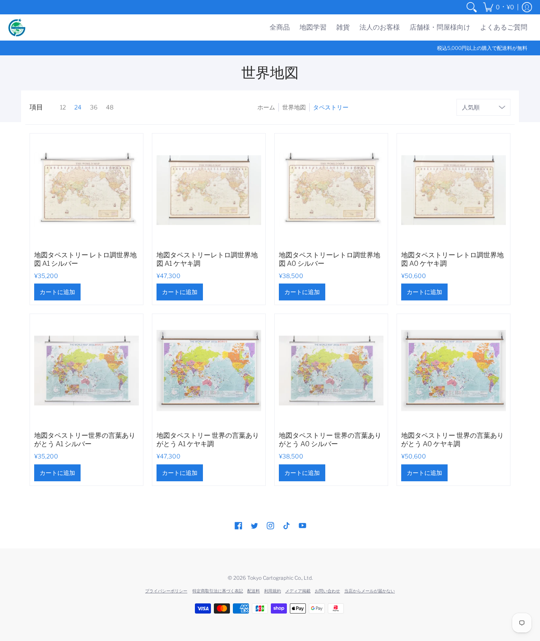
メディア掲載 (297, 590)
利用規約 (272, 590)
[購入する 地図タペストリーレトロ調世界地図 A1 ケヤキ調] (209, 190)
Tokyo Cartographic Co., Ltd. (280, 578)
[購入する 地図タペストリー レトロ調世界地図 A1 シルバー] (86, 190)
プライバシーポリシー (166, 590)
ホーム (266, 107)
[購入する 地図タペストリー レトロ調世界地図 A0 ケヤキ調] (453, 190)
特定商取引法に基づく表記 (217, 590)
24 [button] (77, 107)
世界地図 (294, 107)
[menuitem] (471, 7)
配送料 (253, 590)
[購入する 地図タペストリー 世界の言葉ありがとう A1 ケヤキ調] (209, 370)
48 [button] (109, 107)
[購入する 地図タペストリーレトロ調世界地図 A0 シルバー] (331, 190)
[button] (498, 7)
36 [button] (93, 107)
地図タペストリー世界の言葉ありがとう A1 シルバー (84, 439)
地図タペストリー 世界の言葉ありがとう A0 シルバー (330, 439)
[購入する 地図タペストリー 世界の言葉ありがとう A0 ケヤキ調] (453, 370)
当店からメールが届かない (369, 590)
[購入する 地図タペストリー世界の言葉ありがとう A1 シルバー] (86, 370)
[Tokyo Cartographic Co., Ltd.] (16, 27)
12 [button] (63, 107)
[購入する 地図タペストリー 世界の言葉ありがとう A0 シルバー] (331, 370)
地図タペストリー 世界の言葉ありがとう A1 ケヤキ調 (208, 439)
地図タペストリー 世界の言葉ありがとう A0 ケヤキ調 (452, 439)
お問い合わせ (327, 590)
